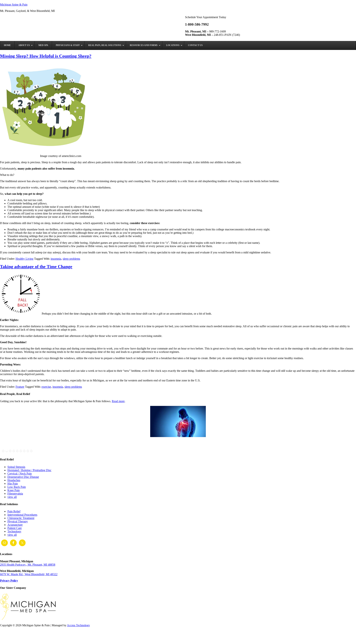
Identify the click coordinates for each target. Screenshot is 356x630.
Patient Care (14, 528)
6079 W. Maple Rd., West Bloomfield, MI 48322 (28, 574)
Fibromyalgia (15, 493)
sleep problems (71, 258)
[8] (28, 450)
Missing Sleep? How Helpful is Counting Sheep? (45, 56)
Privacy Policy (9, 580)
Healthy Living (24, 258)
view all (12, 496)
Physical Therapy (17, 521)
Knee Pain (13, 490)
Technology (14, 531)
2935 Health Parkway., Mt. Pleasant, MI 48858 (27, 564)
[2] (6, 450)
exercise (46, 386)
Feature (20, 386)
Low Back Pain (16, 486)
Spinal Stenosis (16, 466)
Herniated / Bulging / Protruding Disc (29, 470)
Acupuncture (15, 524)
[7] (24, 450)
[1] (3, 450)
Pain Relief (13, 511)
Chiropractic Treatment (20, 518)
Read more (118, 401)
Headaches (13, 480)
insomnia (56, 258)
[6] (20, 450)
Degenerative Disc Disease (23, 476)
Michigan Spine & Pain (13, 4)
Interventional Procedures (22, 514)
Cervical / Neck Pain (19, 473)
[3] (10, 450)
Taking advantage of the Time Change (36, 266)
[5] (17, 450)
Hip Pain (12, 483)
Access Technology (78, 625)
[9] (31, 450)
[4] (13, 450)
